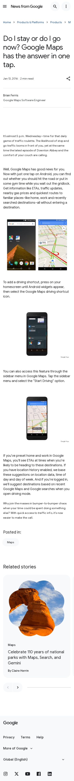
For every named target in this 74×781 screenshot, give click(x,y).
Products (56, 22)
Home (7, 22)
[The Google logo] (10, 723)
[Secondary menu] (66, 6)
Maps (10, 542)
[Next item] (17, 687)
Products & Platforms (30, 22)
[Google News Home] (27, 6)
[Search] (55, 6)
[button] (68, 78)
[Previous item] (8, 687)
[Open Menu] (4, 6)
